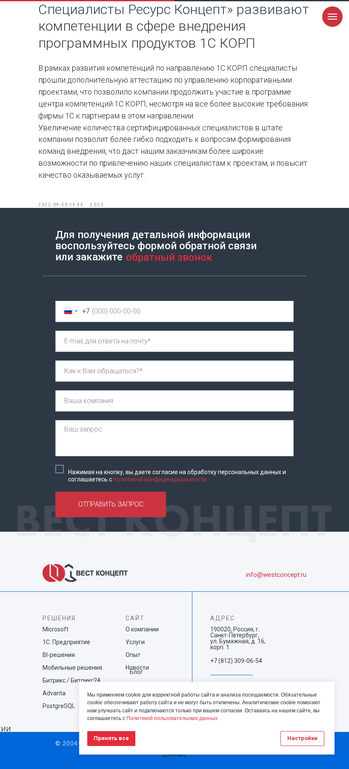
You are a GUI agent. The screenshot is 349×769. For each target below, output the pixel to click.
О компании (142, 629)
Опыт (133, 654)
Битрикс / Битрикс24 (71, 680)
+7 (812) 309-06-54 (236, 660)
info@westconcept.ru (276, 575)
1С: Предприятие (66, 642)
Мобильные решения (72, 667)
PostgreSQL (59, 706)
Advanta (54, 693)
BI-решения (59, 654)
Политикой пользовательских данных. (172, 718)
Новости (137, 667)
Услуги (135, 642)
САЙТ (135, 618)
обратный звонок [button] (169, 257)
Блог (136, 671)
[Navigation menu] (332, 17)
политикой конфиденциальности (159, 479)
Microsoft (56, 629)
